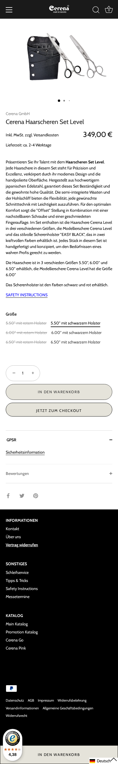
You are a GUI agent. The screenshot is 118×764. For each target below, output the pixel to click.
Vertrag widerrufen (22, 544)
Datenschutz (15, 700)
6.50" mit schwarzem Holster (75, 342)
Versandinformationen (22, 708)
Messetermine (18, 596)
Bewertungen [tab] (17, 473)
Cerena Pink (16, 648)
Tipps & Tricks (17, 580)
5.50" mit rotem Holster (26, 323)
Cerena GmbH (18, 113)
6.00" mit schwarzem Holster (76, 332)
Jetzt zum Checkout (59, 410)
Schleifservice (17, 572)
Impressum (46, 700)
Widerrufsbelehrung (72, 700)
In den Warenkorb (59, 754)
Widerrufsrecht (16, 716)
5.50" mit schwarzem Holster (75, 323)
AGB (31, 700)
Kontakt (12, 528)
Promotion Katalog (22, 632)
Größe (11, 314)
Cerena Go (14, 640)
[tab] (59, 456)
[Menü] (9, 9)
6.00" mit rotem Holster (26, 332)
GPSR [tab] (11, 439)
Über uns (13, 536)
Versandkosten (46, 134)
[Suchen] (96, 10)
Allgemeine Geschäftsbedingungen (68, 708)
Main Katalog (17, 624)
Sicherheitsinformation (25, 452)
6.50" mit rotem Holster (26, 342)
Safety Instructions (22, 588)
